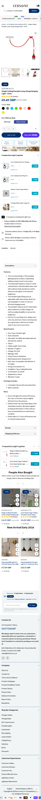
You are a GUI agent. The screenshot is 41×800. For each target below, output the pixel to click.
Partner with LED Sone (9, 774)
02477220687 (9, 628)
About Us (5, 670)
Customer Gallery (8, 763)
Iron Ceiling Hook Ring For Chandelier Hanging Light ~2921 (19, 176)
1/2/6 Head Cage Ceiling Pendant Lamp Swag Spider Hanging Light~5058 (20, 461)
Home (3, 24)
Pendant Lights (7, 726)
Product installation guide (11, 685)
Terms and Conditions (9, 678)
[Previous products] (34, 446)
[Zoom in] (35, 33)
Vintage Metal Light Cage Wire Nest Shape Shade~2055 (20, 203)
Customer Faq (7, 770)
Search (34, 11)
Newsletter (6, 703)
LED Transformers (8, 722)
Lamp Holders (6, 737)
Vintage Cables (7, 715)
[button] (36, 48)
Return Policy (6, 699)
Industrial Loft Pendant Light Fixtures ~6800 (29, 563)
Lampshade (6, 729)
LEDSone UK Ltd (8, 89)
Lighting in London (8, 778)
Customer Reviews (8, 767)
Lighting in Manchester (9, 781)
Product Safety (7, 688)
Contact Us (6, 674)
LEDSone (4, 560)
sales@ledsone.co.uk (9, 653)
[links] (3, 658)
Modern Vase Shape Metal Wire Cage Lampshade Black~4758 (19, 189)
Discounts (5, 751)
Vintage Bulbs (6, 719)
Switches (5, 744)
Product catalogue (8, 681)
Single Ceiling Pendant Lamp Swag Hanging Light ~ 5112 (20, 451)
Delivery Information (9, 696)
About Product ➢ (8, 142)
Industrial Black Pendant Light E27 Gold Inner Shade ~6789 (11, 563)
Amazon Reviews (20, 142)
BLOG (4, 748)
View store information (12, 226)
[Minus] (4, 128)
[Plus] (13, 128)
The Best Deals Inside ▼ (33, 142)
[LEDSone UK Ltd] (20, 6)
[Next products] (37, 155)
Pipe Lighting (6, 733)
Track (33, 605)
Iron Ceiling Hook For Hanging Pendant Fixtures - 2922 (20, 162)
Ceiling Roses (6, 740)
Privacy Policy (6, 692)
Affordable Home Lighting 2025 (16, 24)
